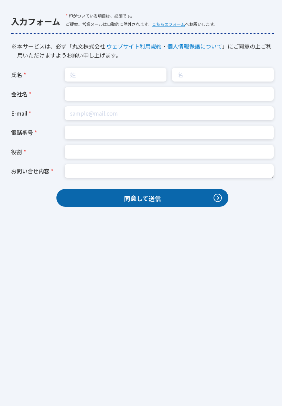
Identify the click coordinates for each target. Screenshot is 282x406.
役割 (16, 152)
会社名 (19, 94)
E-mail (19, 113)
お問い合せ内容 (30, 171)
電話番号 (22, 132)
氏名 (16, 75)
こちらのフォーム (168, 24)
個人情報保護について (194, 46)
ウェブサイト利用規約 (134, 46)
